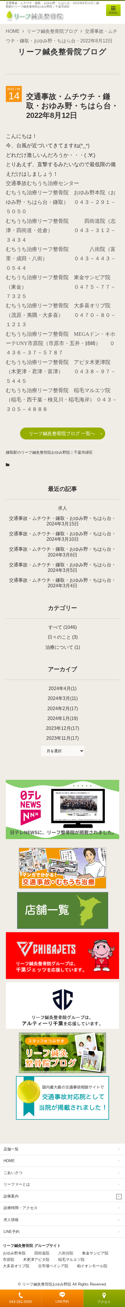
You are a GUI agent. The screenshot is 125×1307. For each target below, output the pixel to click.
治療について (59, 647)
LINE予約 (62, 1301)
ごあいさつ (12, 1172)
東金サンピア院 (95, 1253)
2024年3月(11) (63, 698)
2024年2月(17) (62, 708)
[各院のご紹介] (62, 927)
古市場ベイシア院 (53, 1266)
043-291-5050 (20, 1302)
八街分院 (65, 1253)
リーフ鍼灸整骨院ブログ (52, 31)
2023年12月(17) (62, 728)
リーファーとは (16, 1184)
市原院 (8, 1259)
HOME (13, 31)
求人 (62, 508)
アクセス (104, 1302)
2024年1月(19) (62, 718)
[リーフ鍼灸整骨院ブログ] (62, 1071)
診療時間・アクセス (20, 1208)
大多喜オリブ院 (16, 1266)
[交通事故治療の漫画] (62, 887)
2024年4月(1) (62, 688)
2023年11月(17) (62, 738)
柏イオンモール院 (92, 1266)
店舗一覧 (11, 1149)
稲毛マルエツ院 (71, 1259)
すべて (55, 627)
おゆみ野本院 (14, 1253)
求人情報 (11, 1220)
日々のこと (59, 637)
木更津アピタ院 (36, 1259)
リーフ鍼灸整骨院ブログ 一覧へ (62, 433)
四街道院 (41, 1253)
